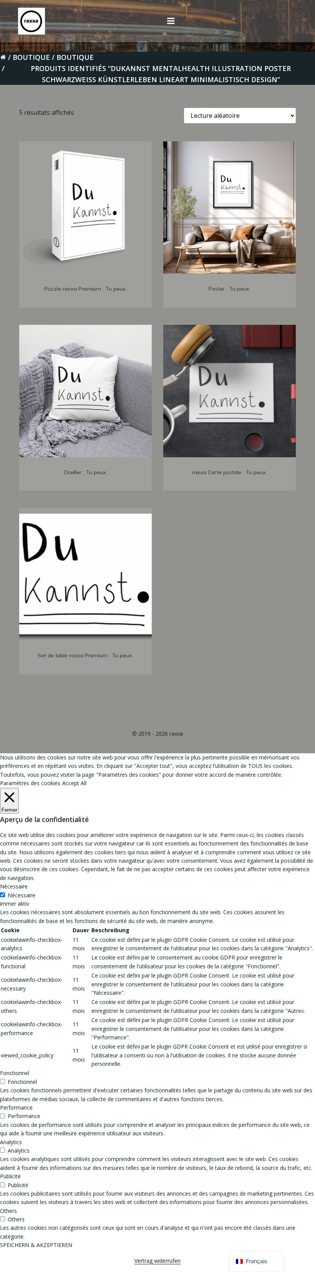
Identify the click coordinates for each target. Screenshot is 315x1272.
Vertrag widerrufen (157, 1260)
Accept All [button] (74, 783)
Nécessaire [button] (14, 886)
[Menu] (170, 21)
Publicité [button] (10, 1176)
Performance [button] (16, 1107)
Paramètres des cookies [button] (30, 783)
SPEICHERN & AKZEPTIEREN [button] (36, 1245)
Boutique (31, 57)
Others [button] (8, 1210)
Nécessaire (21, 895)
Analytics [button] (11, 1142)
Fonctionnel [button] (14, 1073)
